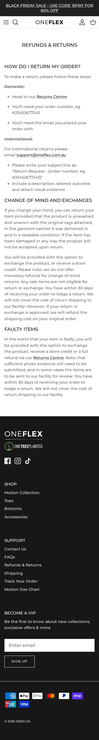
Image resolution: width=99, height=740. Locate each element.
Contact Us (15, 549)
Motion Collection (22, 492)
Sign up (20, 661)
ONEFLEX (23, 721)
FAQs (9, 557)
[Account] (81, 22)
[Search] (18, 22)
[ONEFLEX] (49, 22)
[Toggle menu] (6, 22)
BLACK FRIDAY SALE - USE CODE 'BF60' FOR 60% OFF (49, 8)
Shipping (13, 573)
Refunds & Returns (23, 564)
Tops (8, 500)
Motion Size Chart (22, 589)
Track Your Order (21, 581)
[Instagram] (18, 461)
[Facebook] (7, 461)
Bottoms (13, 508)
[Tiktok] (28, 461)
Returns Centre (48, 357)
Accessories (16, 516)
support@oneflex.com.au (41, 155)
